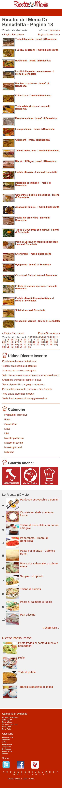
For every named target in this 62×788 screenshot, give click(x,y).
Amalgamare (7, 744)
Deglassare (6, 749)
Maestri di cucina (13, 443)
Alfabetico (55, 30)
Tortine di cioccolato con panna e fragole (39, 527)
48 (51, 344)
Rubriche (9, 452)
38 (7, 344)
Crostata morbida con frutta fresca (19, 361)
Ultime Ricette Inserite (27, 356)
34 (46, 342)
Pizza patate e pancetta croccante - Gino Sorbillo (27, 389)
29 (25, 342)
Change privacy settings (44, 779)
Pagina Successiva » (49, 34)
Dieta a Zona (7, 722)
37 (3, 344)
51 (7, 347)
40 (16, 344)
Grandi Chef (10, 424)
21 (46, 339)
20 (42, 339)
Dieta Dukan (7, 720)
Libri (6, 433)
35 (51, 342)
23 (55, 339)
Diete (7, 429)
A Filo (4, 742)
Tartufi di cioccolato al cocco (35, 686)
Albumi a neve (7, 737)
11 (3, 339)
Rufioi (21, 657)
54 (20, 347)
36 (55, 342)
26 (12, 342)
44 (33, 344)
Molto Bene (6, 727)
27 (16, 342)
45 (38, 344)
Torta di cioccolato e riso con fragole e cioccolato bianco (30, 375)
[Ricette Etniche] (30, 476)
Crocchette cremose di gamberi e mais (21, 380)
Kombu (5, 754)
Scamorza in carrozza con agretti (19, 370)
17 (29, 339)
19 (38, 339)
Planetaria (6, 740)
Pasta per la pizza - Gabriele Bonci (37, 552)
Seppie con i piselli (31, 576)
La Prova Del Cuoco (10, 724)
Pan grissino (27, 614)
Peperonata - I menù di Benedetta (34, 539)
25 (7, 342)
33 (42, 342)
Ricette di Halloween (10, 718)
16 (25, 339)
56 (29, 347)
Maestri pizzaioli (13, 447)
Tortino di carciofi (30, 589)
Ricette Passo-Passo (16, 638)
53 (16, 347)
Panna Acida (7, 751)
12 (7, 339)
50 (3, 347)
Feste (7, 419)
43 (29, 344)
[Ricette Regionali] (11, 476)
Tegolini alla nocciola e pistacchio (19, 366)
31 (33, 342)
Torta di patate (27, 672)
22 (51, 339)
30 (29, 342)
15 (20, 339)
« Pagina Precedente (13, 34)
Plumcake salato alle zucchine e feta (39, 565)
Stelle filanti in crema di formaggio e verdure (24, 398)
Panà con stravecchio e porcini (39, 499)
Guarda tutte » (51, 627)
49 (55, 344)
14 (16, 339)
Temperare (6, 747)
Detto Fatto (6, 729)
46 (42, 344)
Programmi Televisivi (15, 415)
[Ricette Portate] (49, 476)
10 (57, 337)
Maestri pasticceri (14, 438)
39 (12, 344)
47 (46, 344)
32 (38, 342)
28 (20, 342)
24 (3, 342)
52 (12, 347)
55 (25, 347)
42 (25, 344)
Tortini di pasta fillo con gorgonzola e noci (23, 384)
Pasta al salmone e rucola (36, 601)
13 (12, 339)
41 (20, 344)
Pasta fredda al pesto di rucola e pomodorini (38, 644)
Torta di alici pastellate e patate (18, 394)
